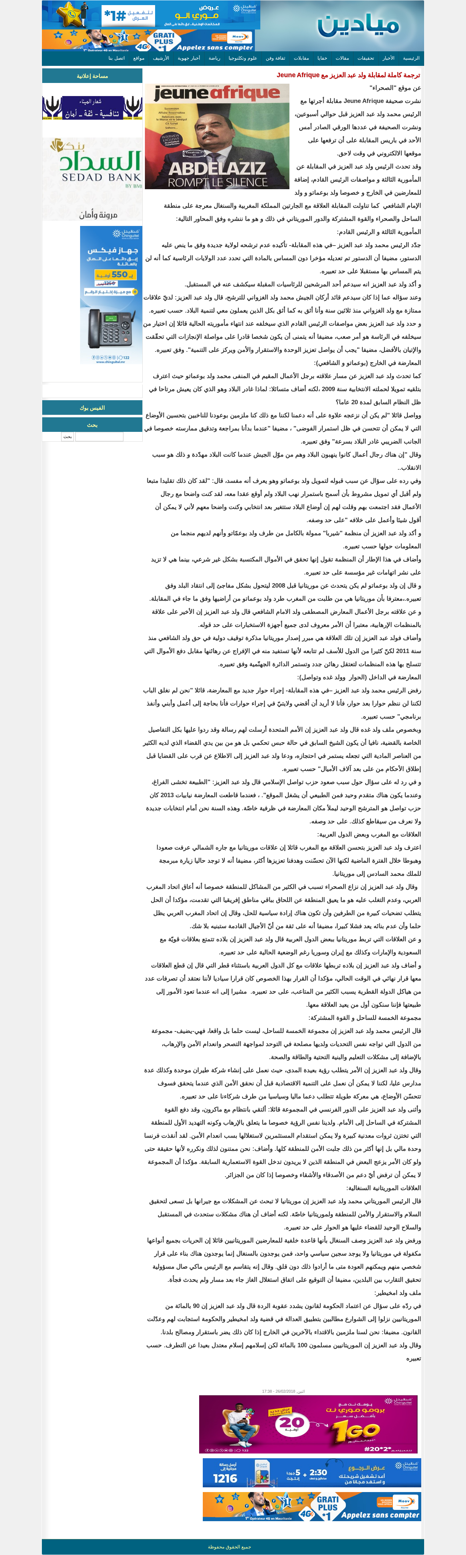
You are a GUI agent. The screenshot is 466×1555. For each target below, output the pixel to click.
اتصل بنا (116, 58)
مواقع (139, 58)
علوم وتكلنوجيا (243, 58)
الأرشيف (161, 58)
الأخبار (389, 58)
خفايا (322, 58)
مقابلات (301, 58)
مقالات (342, 58)
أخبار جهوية (189, 58)
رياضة (214, 58)
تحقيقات (366, 58)
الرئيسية (411, 58)
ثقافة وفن (275, 58)
